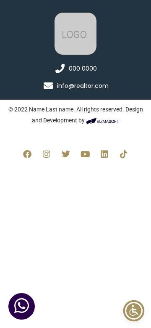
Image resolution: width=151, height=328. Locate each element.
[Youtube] (85, 154)
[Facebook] (27, 154)
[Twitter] (65, 154)
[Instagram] (46, 154)
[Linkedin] (104, 154)
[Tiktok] (123, 154)
